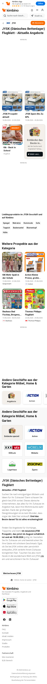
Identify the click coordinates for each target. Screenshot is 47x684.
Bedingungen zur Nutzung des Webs (23, 677)
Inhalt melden (7, 636)
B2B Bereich (7, 660)
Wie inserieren (8, 657)
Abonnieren (39, 23)
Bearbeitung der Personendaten (24, 680)
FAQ (4, 629)
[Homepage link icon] (12, 580)
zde (42, 556)
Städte (4, 643)
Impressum (6, 640)
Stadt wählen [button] (39, 16)
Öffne (40, 3)
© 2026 (23, 670)
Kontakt (5, 633)
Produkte (6, 646)
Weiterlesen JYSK (12, 573)
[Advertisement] (23, 64)
